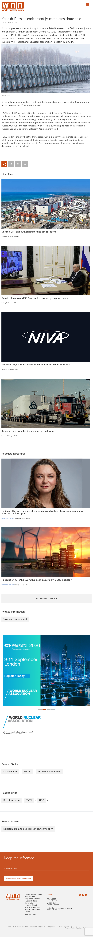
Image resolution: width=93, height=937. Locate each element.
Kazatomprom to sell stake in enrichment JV (28, 829)
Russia (27, 772)
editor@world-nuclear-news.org (59, 908)
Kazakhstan (10, 772)
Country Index (30, 914)
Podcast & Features (32, 910)
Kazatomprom (11, 800)
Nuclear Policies (31, 901)
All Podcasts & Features (45, 598)
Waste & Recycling (32, 907)
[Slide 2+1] (48, 709)
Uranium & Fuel (31, 905)
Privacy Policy (70, 928)
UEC (41, 800)
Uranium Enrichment (15, 619)
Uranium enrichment (49, 772)
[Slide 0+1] (40, 709)
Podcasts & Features (7, 518)
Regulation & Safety (32, 899)
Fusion (27, 912)
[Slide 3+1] (53, 709)
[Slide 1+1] (44, 709)
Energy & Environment (33, 894)
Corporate (29, 903)
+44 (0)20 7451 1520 (55, 910)
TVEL (29, 800)
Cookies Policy (81, 928)
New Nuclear (30, 897)
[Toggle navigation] (87, 4)
